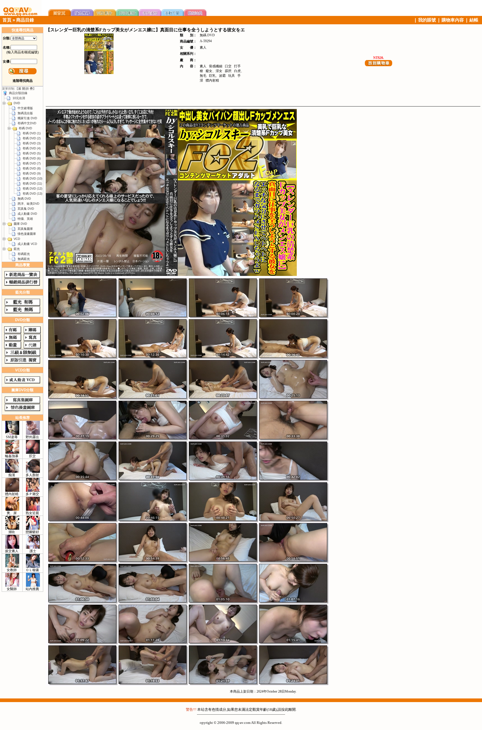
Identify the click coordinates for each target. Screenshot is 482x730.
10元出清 (19, 98)
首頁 (7, 20)
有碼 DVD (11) (32, 183)
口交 (228, 66)
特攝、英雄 (25, 218)
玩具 (231, 76)
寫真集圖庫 (25, 228)
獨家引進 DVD (27, 118)
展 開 (21, 88)
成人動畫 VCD (27, 243)
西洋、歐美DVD (28, 203)
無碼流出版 (25, 113)
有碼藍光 (24, 254)
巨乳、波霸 (217, 76)
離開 (292, 709)
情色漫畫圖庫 (27, 233)
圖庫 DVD (20, 223)
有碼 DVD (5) (32, 153)
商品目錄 (25, 20)
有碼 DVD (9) (32, 173)
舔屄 (228, 71)
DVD (17, 103)
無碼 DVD (24, 198)
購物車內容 (453, 20)
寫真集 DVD (26, 208)
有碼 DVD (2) (32, 138)
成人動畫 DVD (27, 213)
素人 (203, 47)
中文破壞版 (25, 108)
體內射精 (212, 80)
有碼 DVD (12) (32, 188)
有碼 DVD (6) (32, 158)
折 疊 (29, 88)
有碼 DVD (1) (32, 133)
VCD (17, 238)
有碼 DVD (25, 128)
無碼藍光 (24, 259)
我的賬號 (427, 20)
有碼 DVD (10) (32, 178)
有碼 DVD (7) (32, 163)
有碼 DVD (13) (32, 193)
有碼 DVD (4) (32, 148)
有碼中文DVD (27, 123)
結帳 (473, 20)
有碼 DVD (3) (32, 143)
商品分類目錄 (18, 93)
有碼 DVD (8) (32, 168)
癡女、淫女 (214, 71)
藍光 (17, 249)
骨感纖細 (215, 66)
